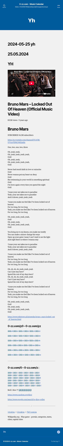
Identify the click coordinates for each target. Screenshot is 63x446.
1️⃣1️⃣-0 (10, 373)
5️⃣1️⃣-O (10, 383)
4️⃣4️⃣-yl (26, 345)
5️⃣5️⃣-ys (32, 350)
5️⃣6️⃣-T (38, 383)
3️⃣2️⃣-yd (15, 340)
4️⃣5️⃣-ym (32, 345)
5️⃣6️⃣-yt (37, 350)
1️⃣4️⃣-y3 (26, 331)
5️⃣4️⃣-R (27, 383)
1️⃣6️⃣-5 (37, 373)
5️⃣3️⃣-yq (21, 350)
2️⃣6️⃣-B (37, 375)
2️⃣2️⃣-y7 (15, 336)
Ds (4, 432)
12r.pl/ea (11, 412)
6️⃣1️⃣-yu (10, 355)
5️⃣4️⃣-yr (27, 350)
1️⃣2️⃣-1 (15, 373)
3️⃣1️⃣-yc (10, 340)
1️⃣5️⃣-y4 (32, 331)
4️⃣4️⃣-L (26, 380)
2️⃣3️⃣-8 (21, 375)
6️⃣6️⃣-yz (38, 355)
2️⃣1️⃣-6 (10, 375)
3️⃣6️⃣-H (38, 378)
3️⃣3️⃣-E (21, 378)
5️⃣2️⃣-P (15, 383)
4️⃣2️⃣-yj (15, 345)
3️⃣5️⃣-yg (32, 340)
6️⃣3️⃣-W (21, 385)
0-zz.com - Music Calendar (31, 4)
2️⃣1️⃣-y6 (10, 336)
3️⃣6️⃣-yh (37, 340)
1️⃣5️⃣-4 (32, 373)
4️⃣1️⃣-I (10, 380)
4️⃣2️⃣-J (15, 380)
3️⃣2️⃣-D (15, 378)
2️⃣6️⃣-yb (37, 336)
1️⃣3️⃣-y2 (21, 331)
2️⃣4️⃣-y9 (26, 336)
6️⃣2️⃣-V (15, 385)
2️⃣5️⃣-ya (32, 336)
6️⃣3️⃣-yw (21, 355)
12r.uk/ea (20, 412)
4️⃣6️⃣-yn (37, 345)
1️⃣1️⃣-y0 (10, 331)
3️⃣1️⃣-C (10, 378)
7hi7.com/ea (32, 412)
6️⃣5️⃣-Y (33, 385)
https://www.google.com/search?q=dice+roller (26, 399)
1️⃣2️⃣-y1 (15, 331)
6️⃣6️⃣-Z (39, 385)
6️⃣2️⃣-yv (16, 355)
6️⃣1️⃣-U (10, 385)
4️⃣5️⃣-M (32, 380)
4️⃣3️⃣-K (20, 380)
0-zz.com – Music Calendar (18, 441)
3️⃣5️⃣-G (32, 378)
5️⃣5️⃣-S (32, 383)
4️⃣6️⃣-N (38, 380)
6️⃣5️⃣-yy (33, 355)
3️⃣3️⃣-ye (21, 340)
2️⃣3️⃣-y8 (21, 336)
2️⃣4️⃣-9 (26, 375)
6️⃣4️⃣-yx (27, 355)
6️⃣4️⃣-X (27, 385)
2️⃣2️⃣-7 (15, 375)
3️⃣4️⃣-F (27, 378)
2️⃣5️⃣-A (32, 375)
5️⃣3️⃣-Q (21, 383)
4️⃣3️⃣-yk (20, 345)
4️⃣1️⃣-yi (10, 345)
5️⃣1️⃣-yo (10, 350)
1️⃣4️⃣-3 (26, 373)
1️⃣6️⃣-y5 (37, 331)
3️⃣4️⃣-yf (26, 340)
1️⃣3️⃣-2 (21, 373)
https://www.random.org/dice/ (20, 395)
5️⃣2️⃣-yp (16, 350)
